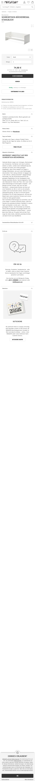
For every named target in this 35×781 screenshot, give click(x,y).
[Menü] (2, 2)
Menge (8, 62)
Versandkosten (24, 70)
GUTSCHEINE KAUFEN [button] (17, 339)
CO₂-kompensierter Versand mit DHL (17, 71)
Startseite (4, 11)
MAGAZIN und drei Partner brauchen (10, 759)
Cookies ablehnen (5, 779)
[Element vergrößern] (32, 50)
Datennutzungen (17, 760)
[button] (32, 26)
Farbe (8, 57)
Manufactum (16, 131)
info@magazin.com (17, 282)
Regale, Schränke (12, 11)
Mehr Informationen (29, 779)
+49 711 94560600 (13, 280)
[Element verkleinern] (29, 50)
